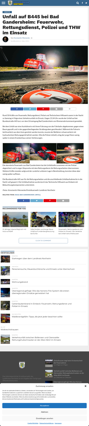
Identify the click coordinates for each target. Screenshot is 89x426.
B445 (17, 195)
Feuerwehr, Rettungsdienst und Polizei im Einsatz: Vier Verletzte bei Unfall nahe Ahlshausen (71, 231)
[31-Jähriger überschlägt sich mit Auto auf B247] (15, 226)
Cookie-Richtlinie (33, 423)
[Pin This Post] (43, 108)
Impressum (58, 423)
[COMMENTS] (69, 108)
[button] (85, 386)
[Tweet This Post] (30, 108)
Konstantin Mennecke (22, 38)
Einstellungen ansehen (44, 418)
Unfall (38, 195)
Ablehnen (44, 412)
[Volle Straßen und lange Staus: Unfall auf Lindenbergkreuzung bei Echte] (43, 226)
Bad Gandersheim (27, 195)
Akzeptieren (44, 406)
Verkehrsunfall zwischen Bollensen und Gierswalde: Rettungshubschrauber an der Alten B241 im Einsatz (69, 373)
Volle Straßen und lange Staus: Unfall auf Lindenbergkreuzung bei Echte (42, 231)
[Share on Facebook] (17, 108)
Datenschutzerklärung (47, 423)
